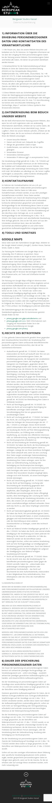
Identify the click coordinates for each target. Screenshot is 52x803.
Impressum (16, 795)
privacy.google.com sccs (16, 321)
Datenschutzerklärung (31, 795)
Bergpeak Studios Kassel (25, 19)
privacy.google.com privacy (17, 328)
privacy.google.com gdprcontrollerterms (22, 318)
